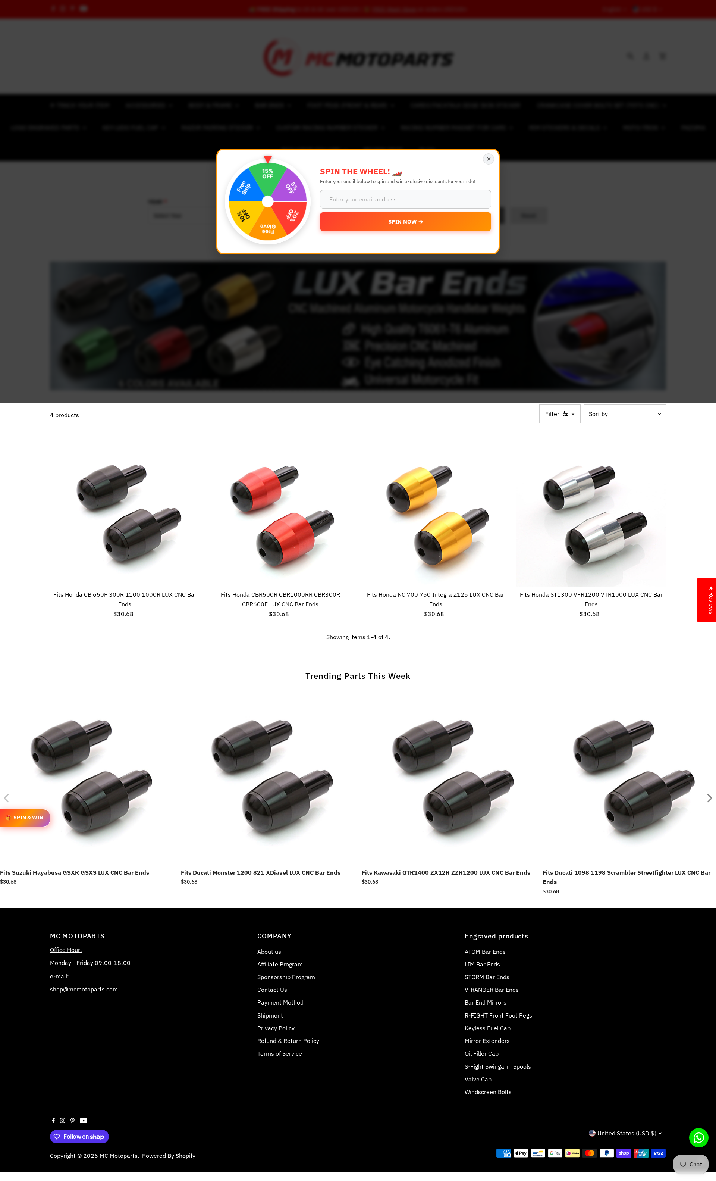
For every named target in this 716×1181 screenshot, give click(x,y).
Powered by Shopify (168, 1155)
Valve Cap (478, 1079)
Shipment (270, 1015)
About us (269, 951)
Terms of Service (279, 1053)
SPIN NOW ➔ (405, 221)
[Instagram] (62, 1121)
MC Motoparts (119, 1155)
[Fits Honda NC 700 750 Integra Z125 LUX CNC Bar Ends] (436, 512)
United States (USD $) (626, 1133)
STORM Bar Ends (487, 977)
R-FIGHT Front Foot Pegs (498, 1015)
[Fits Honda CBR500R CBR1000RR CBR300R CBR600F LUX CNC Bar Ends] (280, 512)
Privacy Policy (276, 1028)
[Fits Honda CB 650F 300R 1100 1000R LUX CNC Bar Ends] (125, 512)
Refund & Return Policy (288, 1040)
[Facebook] (53, 1121)
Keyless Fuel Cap (488, 1028)
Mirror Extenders (487, 1040)
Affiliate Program (280, 964)
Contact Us (272, 989)
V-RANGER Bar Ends (492, 989)
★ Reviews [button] (711, 600)
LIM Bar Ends (482, 964)
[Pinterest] (72, 1121)
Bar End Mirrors (485, 1002)
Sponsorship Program (286, 977)
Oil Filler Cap (482, 1053)
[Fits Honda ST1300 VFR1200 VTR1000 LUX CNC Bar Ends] (591, 512)
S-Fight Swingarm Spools (498, 1066)
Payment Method (280, 1002)
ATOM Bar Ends (485, 951)
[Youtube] (83, 1121)
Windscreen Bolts (488, 1092)
